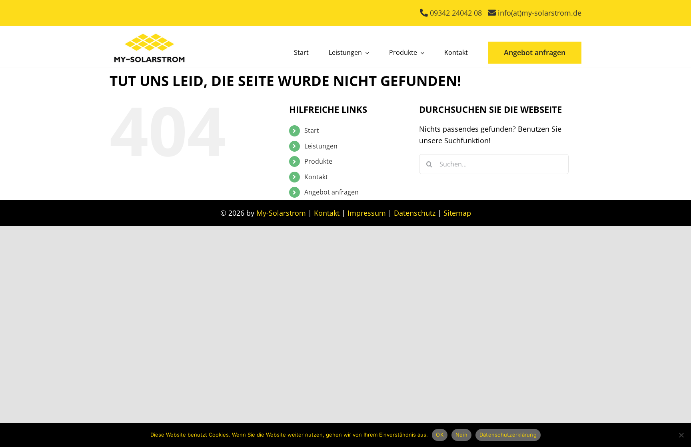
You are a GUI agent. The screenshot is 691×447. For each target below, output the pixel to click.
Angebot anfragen (331, 192)
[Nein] (681, 435)
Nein (461, 434)
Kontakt (316, 176)
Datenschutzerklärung (508, 434)
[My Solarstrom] (150, 31)
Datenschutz (414, 213)
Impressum (366, 213)
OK (439, 434)
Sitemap (457, 213)
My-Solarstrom (281, 213)
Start (311, 130)
